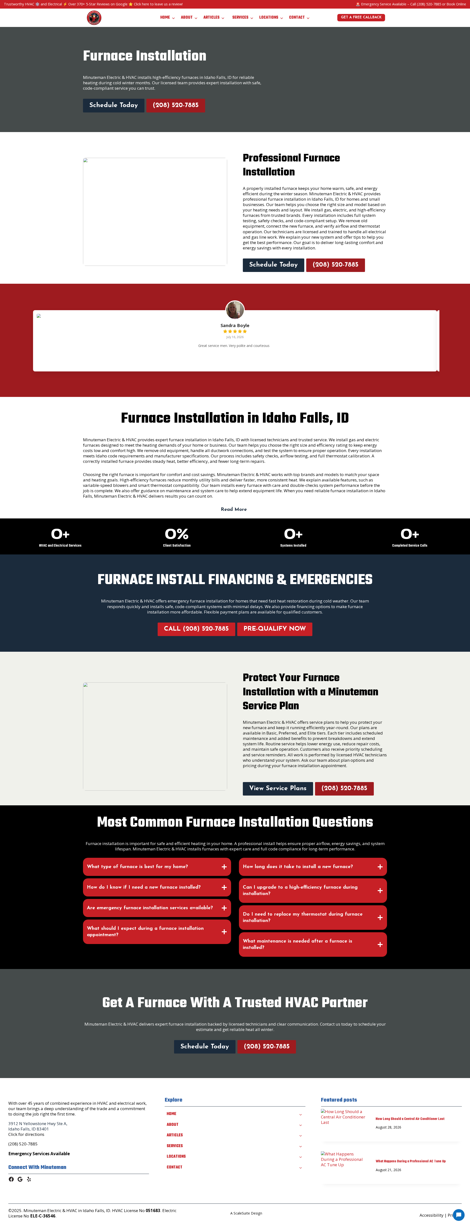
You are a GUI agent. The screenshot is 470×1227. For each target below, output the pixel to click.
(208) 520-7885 (429, 4)
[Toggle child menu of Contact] (301, 1167)
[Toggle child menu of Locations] (301, 1157)
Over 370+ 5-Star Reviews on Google (98, 4)
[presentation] (344, 1124)
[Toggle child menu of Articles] (301, 1135)
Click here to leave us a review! (158, 4)
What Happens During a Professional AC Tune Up (411, 1161)
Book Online (456, 4)
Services (240, 18)
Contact (297, 18)
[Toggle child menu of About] (301, 1125)
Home (165, 18)
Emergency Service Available (383, 4)
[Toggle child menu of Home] (301, 1114)
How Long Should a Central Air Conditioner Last (410, 1119)
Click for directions (26, 1134)
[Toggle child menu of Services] (301, 1146)
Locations (268, 18)
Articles (211, 18)
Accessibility (432, 1215)
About (187, 18)
